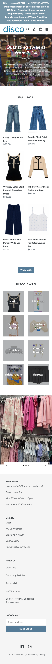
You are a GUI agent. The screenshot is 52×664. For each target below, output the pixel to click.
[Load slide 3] (28, 465)
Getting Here (13, 590)
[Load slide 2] (26, 465)
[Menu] (47, 29)
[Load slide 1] (23, 465)
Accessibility (12, 583)
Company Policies (15, 575)
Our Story (11, 567)
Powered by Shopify (36, 654)
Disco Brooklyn (20, 654)
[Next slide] (45, 465)
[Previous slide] (7, 465)
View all (26, 270)
